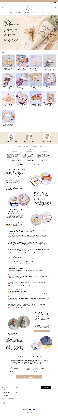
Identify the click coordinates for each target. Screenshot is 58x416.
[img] (29, 148)
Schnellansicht (8, 66)
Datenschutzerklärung (6, 392)
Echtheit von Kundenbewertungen (8, 398)
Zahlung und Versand (5, 395)
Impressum (4, 389)
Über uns (27, 13)
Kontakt (17, 392)
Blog (32, 13)
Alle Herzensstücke (9, 12)
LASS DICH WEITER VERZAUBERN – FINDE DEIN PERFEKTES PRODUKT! (29, 377)
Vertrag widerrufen (46, 387)
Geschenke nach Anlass (20, 12)
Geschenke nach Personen (33, 12)
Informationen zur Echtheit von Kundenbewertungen (29, 164)
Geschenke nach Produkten (47, 12)
